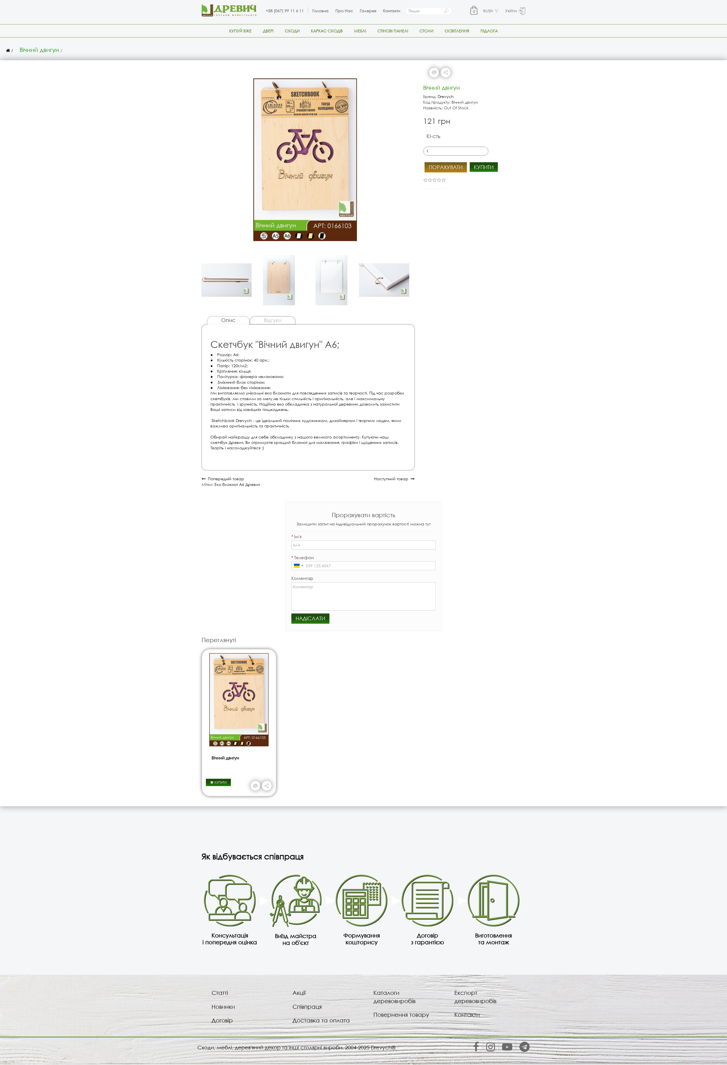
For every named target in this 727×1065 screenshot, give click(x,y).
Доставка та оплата (321, 1020)
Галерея (368, 10)
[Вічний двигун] (305, 157)
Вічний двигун (39, 49)
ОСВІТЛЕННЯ (457, 31)
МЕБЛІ (360, 31)
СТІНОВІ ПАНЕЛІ (392, 31)
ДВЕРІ (268, 31)
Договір (222, 1020)
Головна (320, 10)
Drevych (446, 96)
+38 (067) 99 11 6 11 (285, 10)
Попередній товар (225, 478)
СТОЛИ (426, 31)
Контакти (391, 10)
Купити (484, 167)
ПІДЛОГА (489, 31)
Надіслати (310, 618)
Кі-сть (433, 136)
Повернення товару (401, 1014)
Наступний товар (392, 478)
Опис (228, 320)
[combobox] (298, 565)
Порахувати (446, 167)
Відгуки (272, 320)
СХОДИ (292, 31)
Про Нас (344, 10)
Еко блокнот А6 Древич (237, 484)
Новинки (223, 1006)
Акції (299, 992)
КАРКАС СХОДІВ (327, 31)
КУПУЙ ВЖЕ (240, 31)
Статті (220, 992)
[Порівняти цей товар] (434, 72)
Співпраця (307, 1006)
